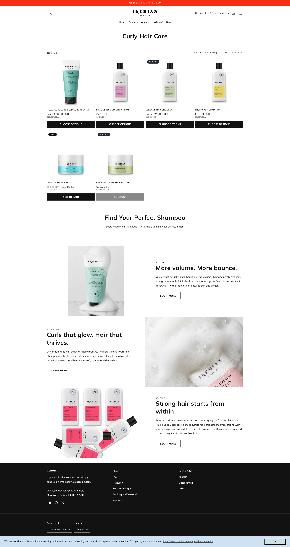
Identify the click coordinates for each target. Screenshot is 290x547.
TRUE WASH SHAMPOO (207, 110)
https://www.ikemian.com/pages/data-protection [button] (188, 541)
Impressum (119, 500)
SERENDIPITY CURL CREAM (160, 110)
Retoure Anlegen (122, 488)
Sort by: (198, 52)
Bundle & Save (187, 470)
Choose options (71, 124)
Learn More (168, 295)
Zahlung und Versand (125, 494)
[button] (50, 13)
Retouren (118, 482)
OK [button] (275, 541)
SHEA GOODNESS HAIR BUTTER (113, 182)
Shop (115, 470)
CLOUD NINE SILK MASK (59, 182)
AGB (181, 488)
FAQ (115, 476)
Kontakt (183, 476)
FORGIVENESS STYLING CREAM (112, 110)
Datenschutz (186, 482)
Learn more (59, 370)
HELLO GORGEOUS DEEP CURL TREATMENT (69, 110)
